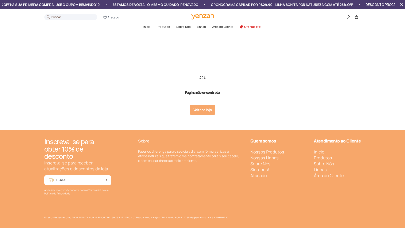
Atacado (113, 17)
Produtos (163, 27)
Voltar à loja (202, 109)
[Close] (401, 4)
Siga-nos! (259, 169)
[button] (163, 27)
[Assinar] (106, 180)
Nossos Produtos (267, 152)
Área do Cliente (223, 27)
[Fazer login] (349, 17)
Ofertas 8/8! (253, 27)
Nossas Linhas (264, 158)
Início (147, 27)
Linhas (201, 27)
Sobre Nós (183, 27)
